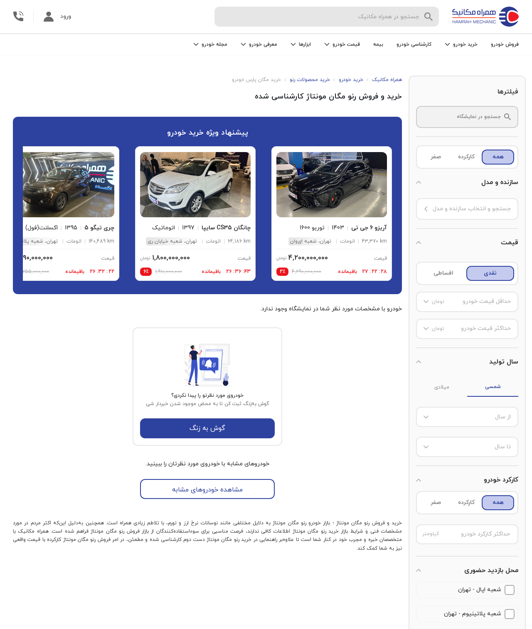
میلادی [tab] (441, 387)
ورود (65, 16)
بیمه (378, 44)
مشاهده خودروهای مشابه (207, 489)
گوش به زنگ (207, 428)
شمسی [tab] (493, 386)
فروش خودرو (505, 44)
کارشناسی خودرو (414, 44)
